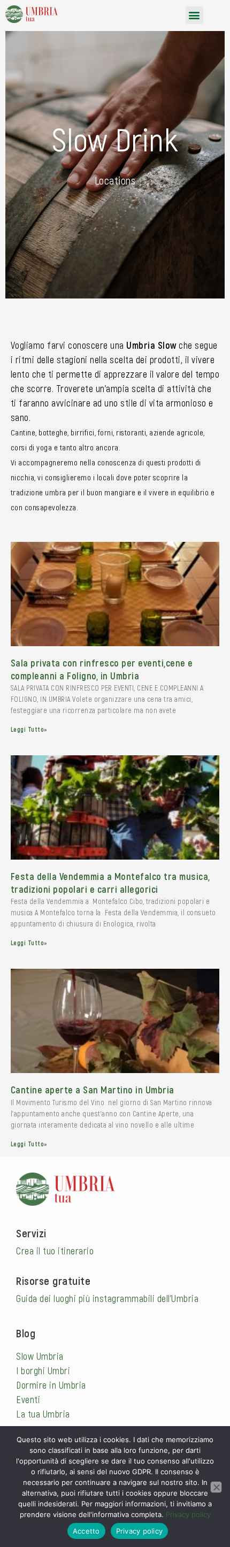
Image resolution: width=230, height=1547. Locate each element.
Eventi (28, 1399)
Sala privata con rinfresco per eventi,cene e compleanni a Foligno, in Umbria (102, 669)
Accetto (86, 1531)
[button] (195, 15)
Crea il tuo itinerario (55, 1251)
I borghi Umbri (43, 1370)
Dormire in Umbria (51, 1385)
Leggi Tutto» (29, 729)
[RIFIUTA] (216, 1487)
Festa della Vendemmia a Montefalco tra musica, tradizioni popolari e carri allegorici (110, 882)
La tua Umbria (43, 1414)
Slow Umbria (40, 1356)
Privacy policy (188, 1514)
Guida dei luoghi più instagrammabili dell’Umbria (107, 1298)
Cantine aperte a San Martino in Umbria (92, 1090)
